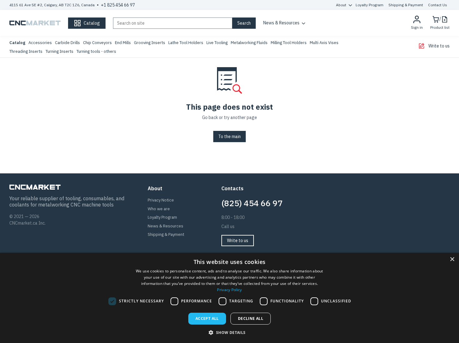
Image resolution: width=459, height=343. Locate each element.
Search (244, 23)
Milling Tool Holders (289, 42)
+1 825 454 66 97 (118, 5)
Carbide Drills (67, 42)
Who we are (159, 208)
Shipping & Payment (405, 4)
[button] (229, 332)
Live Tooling (217, 42)
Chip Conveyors (97, 42)
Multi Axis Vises (324, 42)
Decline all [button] (250, 318)
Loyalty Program (369, 4)
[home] (35, 23)
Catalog (17, 42)
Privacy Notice (161, 200)
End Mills (123, 42)
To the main (229, 136)
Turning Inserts (59, 51)
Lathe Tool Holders (185, 42)
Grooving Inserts (149, 42)
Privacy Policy (229, 289)
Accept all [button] (207, 318)
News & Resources (281, 23)
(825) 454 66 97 (252, 203)
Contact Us (437, 4)
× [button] (452, 259)
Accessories (40, 42)
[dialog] (229, 298)
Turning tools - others (96, 51)
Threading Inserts (25, 51)
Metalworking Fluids (249, 42)
